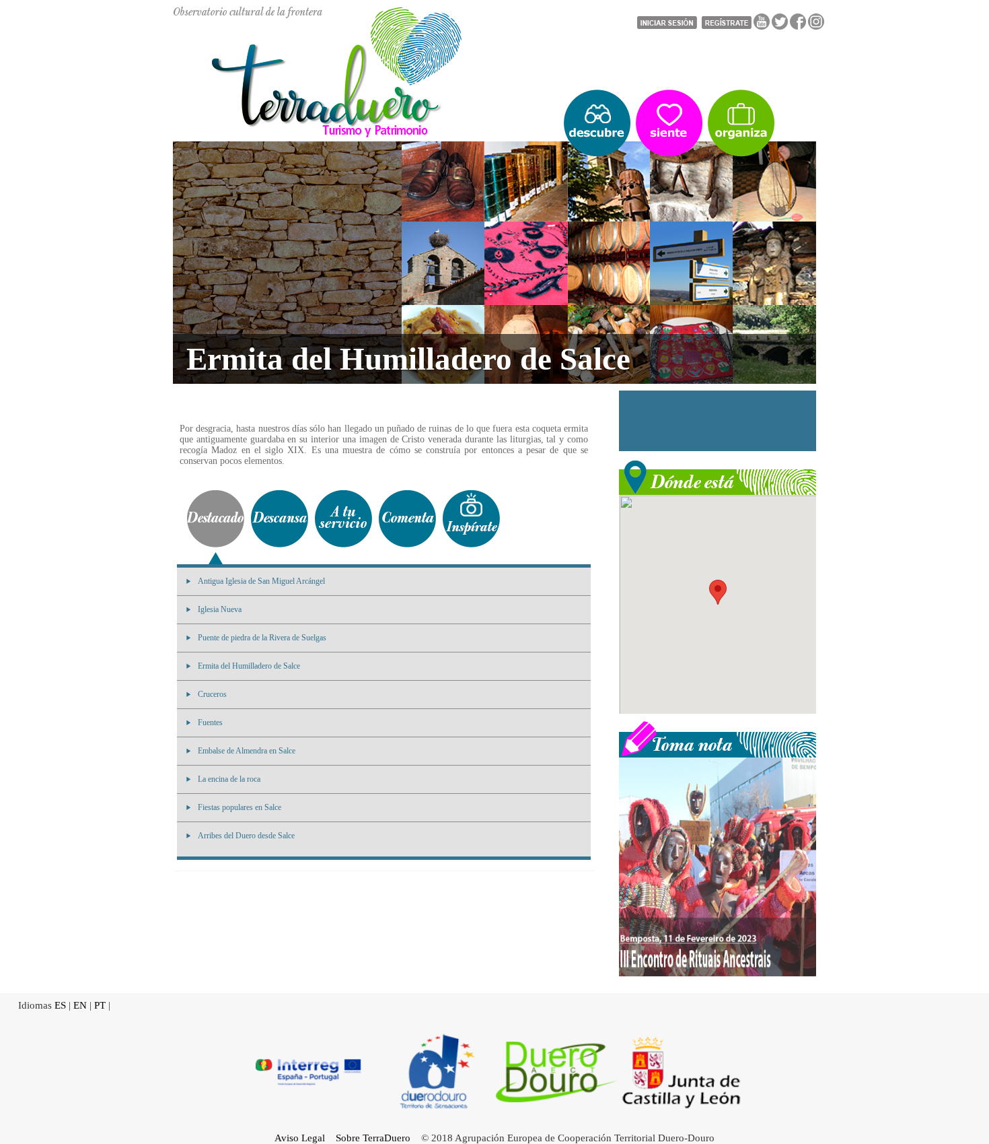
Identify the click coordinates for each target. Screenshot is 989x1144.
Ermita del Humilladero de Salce (249, 666)
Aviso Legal (299, 1138)
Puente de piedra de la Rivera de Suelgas (262, 637)
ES (60, 1005)
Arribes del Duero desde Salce (246, 835)
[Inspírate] (471, 518)
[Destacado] (216, 518)
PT (100, 1005)
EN (80, 1005)
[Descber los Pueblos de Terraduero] (597, 123)
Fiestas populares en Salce (239, 807)
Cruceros (212, 694)
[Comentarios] (407, 518)
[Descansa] (280, 518)
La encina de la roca (229, 779)
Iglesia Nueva (220, 609)
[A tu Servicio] (343, 518)
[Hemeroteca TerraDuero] (717, 738)
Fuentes (210, 722)
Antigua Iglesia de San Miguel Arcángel (261, 581)
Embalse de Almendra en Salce (246, 750)
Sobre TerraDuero (373, 1138)
